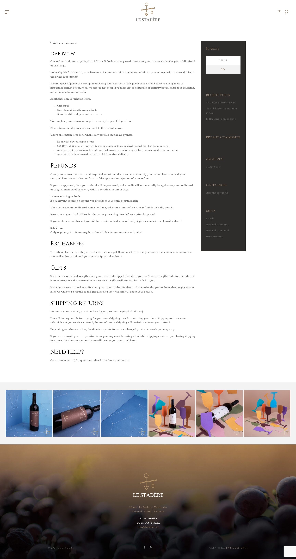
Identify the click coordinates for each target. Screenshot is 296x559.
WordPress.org (214, 236)
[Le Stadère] (148, 11)
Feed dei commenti (217, 230)
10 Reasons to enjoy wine (221, 118)
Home (133, 507)
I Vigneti (137, 511)
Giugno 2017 (213, 166)
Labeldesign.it (237, 547)
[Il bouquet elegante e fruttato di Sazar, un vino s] (172, 413)
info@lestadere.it (148, 527)
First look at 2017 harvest (221, 102)
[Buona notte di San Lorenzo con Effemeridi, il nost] (29, 413)
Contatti (159, 511)
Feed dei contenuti (217, 224)
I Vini (147, 511)
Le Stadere (145, 507)
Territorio (160, 507)
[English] (284, 20)
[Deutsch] (284, 26)
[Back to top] (288, 551)
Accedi (210, 218)
